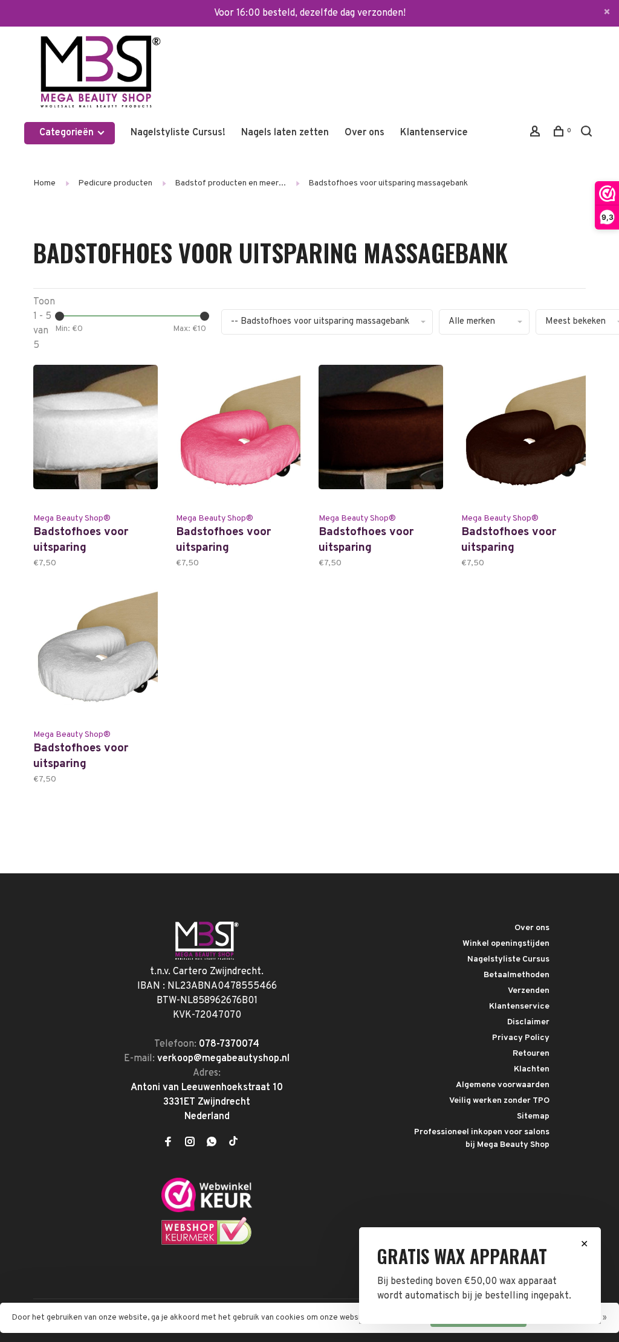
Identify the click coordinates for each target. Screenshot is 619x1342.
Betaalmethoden (516, 975)
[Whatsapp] (211, 1143)
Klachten (531, 1069)
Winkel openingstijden (505, 944)
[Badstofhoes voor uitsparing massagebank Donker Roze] (238, 435)
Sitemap (533, 1116)
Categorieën (67, 133)
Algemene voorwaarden (502, 1085)
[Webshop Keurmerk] (206, 1243)
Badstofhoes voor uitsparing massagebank (388, 183)
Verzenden (528, 991)
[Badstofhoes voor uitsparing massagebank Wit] (95, 435)
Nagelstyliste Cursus (508, 959)
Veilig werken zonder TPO (499, 1101)
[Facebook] (168, 1143)
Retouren (531, 1053)
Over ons (364, 133)
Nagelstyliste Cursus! (178, 133)
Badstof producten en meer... (230, 183)
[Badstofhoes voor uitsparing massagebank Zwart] (523, 435)
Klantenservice (434, 133)
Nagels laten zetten (285, 133)
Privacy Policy (520, 1038)
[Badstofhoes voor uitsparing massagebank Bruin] (381, 435)
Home (44, 183)
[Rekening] (536, 134)
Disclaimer (528, 1022)
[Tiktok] (233, 1143)
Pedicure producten (115, 183)
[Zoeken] (588, 134)
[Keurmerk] (206, 1210)
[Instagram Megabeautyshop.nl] (190, 1143)
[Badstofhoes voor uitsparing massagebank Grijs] (95, 651)
